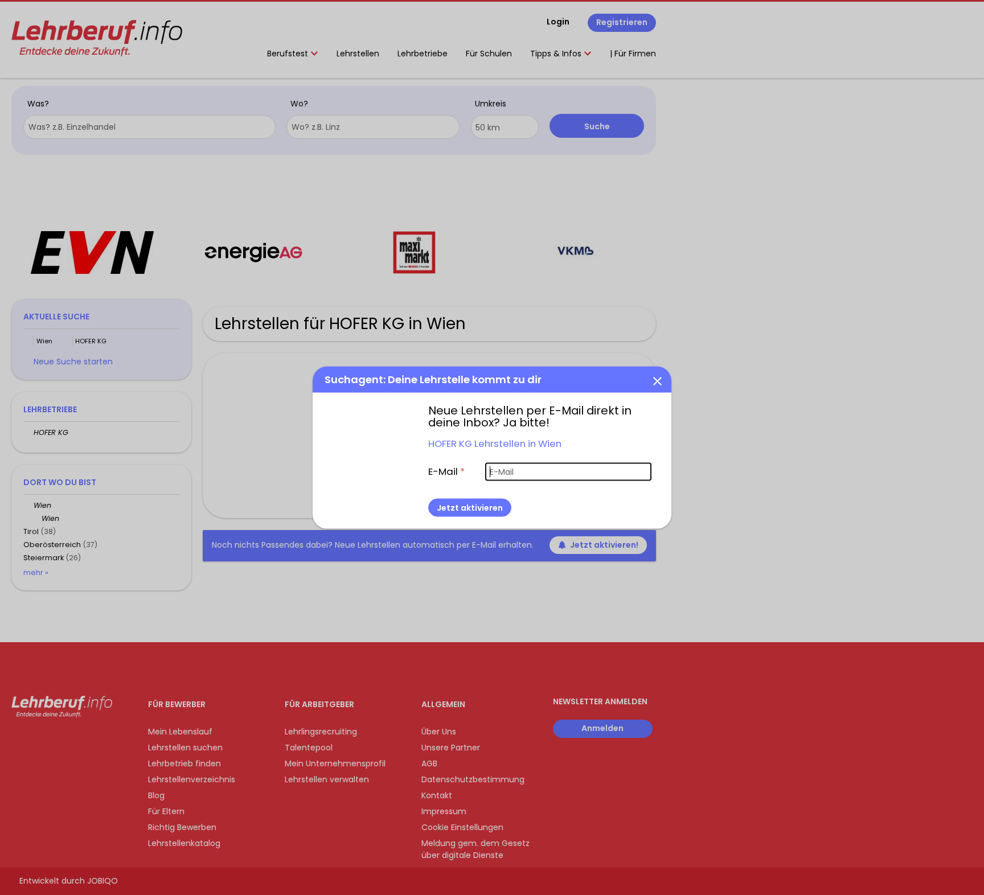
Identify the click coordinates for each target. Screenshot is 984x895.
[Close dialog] (657, 381)
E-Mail (446, 471)
